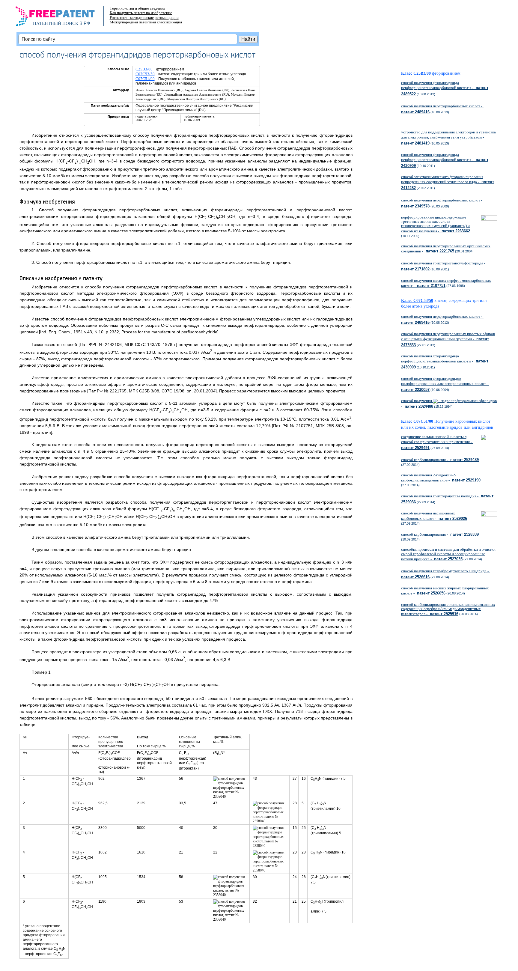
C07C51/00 (145, 78)
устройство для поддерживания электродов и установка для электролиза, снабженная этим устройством (448, 137)
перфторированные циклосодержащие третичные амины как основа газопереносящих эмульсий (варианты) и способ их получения (435, 224)
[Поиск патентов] (61, 18)
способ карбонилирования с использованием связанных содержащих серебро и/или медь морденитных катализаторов (448, 609)
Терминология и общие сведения (137, 8)
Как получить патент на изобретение (141, 12)
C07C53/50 (145, 74)
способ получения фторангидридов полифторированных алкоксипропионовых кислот (445, 384)
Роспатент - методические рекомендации (144, 17)
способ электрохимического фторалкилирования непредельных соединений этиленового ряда (447, 182)
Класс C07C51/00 (417, 421)
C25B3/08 (144, 69)
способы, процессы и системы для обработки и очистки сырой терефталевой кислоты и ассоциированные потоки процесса (448, 554)
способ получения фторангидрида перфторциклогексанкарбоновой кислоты (444, 88)
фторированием (446, 73)
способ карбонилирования (440, 459)
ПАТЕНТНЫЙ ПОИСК (55, 23)
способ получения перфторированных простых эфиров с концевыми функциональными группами (448, 339)
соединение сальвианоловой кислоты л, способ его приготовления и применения (437, 442)
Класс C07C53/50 (417, 300)
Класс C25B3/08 (416, 73)
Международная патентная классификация (146, 22)
